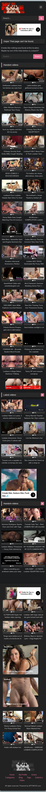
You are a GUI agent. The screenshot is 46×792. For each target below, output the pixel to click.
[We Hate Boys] (19, 8)
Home (12, 775)
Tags (29, 778)
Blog (21, 778)
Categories (10, 778)
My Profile (23, 775)
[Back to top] (38, 785)
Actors (34, 775)
